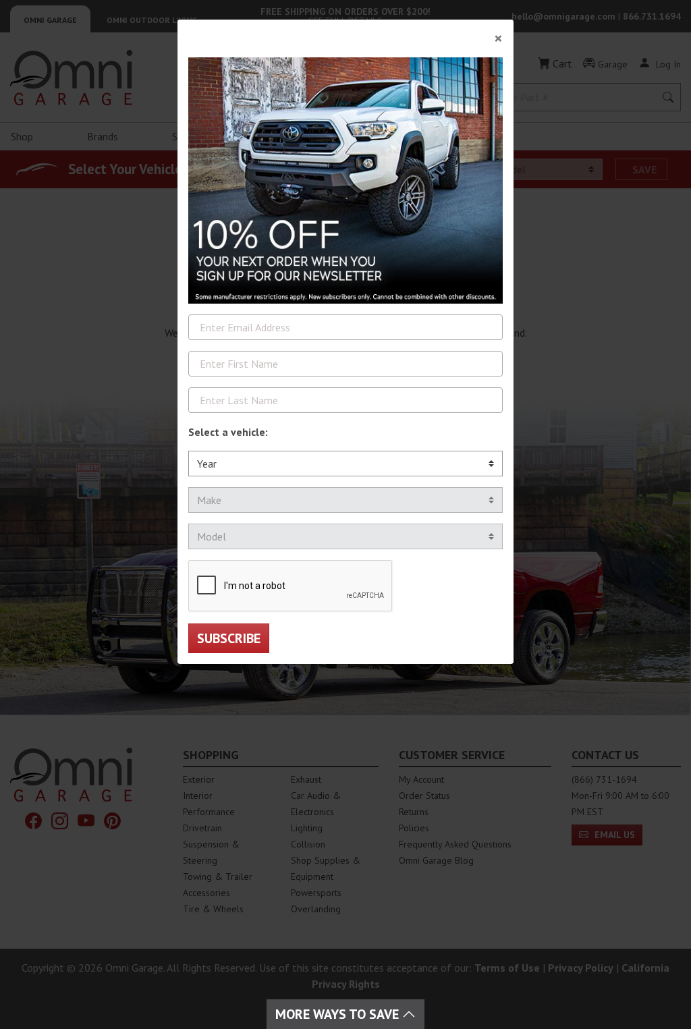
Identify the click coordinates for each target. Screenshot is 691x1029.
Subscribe (228, 638)
